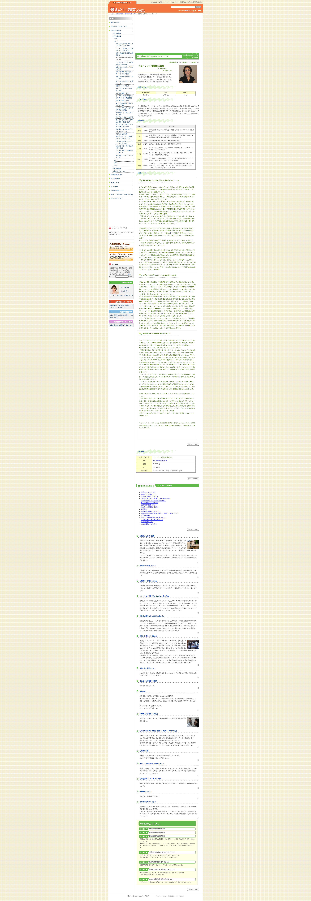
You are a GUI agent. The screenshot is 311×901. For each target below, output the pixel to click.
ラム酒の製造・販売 (122, 93)
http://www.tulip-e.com (160, 460)
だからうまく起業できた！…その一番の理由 (155, 498)
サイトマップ (179, 896)
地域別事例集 (116, 168)
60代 (115, 165)
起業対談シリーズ (117, 198)
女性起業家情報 (119, 14)
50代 (115, 163)
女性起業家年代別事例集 (157, 832)
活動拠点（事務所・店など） (150, 511)
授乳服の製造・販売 (122, 100)
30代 (135, 14)
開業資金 (144, 509)
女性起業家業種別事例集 (157, 829)
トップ (111, 14)
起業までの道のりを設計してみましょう (162, 869)
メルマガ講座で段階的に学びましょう (161, 879)
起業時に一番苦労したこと (149, 496)
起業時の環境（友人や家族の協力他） (153, 501)
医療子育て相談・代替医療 (124, 117)
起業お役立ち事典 (117, 175)
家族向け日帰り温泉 (122, 86)
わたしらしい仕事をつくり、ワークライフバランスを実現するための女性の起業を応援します (176, 2)
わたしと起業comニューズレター (122, 194)
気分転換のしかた (147, 522)
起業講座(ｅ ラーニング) (119, 26)
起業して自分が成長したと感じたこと (153, 517)
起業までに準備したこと (149, 494)
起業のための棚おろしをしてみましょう (162, 852)
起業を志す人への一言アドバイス (152, 520)
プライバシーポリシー (162, 896)
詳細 (129, 274)
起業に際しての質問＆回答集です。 (121, 325)
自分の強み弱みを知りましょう (159, 862)
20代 (115, 38)
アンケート (114, 186)
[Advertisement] (167, 34)
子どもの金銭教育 (121, 134)
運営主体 (171, 896)
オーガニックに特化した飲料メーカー (121, 292)
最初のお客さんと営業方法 (149, 503)
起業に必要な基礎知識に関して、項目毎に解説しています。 (121, 316)
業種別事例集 (116, 33)
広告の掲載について (117, 190)
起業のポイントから (119, 171)
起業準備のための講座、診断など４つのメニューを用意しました (121, 306)
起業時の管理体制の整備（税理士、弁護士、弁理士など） (160, 513)
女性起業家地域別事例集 (157, 836)
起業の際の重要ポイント (149, 505)
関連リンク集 (115, 182)
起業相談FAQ (115, 178)
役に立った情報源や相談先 (149, 507)
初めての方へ (115, 22)
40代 (115, 160)
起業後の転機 (145, 515)
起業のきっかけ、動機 (148, 492)
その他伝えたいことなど (149, 524)
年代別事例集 (128, 14)
